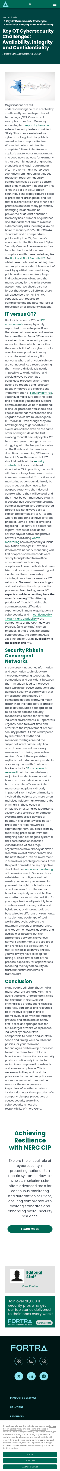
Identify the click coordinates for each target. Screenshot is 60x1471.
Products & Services (23, 1397)
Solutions (17, 1407)
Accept (30, 1454)
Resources (17, 1416)
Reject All (30, 1460)
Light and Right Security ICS (28, 258)
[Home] (6, 4)
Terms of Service (38, 1428)
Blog (15, 17)
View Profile (30, 1286)
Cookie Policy (16, 1428)
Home (6, 17)
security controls (41, 393)
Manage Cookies (30, 1466)
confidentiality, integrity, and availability (28, 617)
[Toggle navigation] (55, 4)
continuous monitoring (38, 869)
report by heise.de (37, 125)
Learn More (30, 1229)
